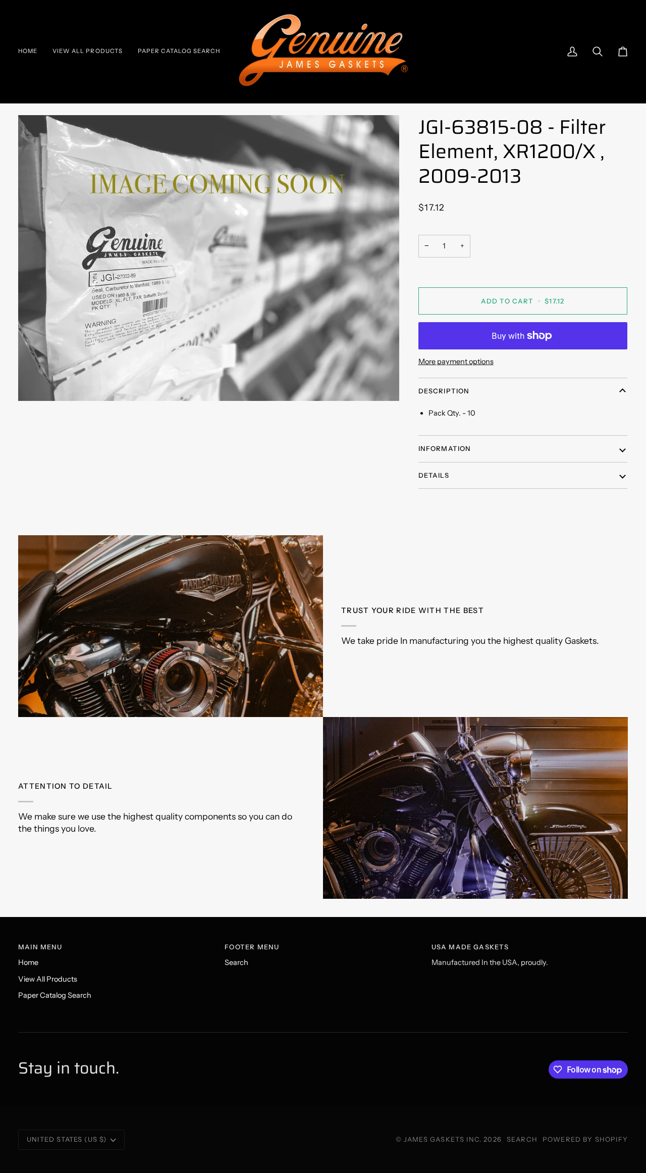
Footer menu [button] (252, 947)
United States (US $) (66, 1139)
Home (28, 962)
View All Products (47, 979)
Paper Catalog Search (54, 995)
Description (444, 391)
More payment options (456, 361)
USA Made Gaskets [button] (470, 947)
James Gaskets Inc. (443, 1139)
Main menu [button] (40, 947)
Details (433, 475)
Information (444, 448)
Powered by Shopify (585, 1139)
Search (236, 962)
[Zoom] (208, 258)
